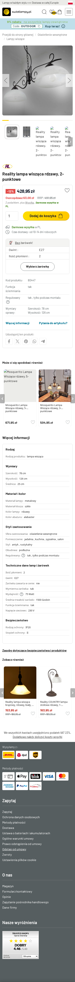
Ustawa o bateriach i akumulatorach (26, 833)
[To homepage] (16, 12)
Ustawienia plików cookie (19, 860)
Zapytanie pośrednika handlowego (25, 902)
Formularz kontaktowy (17, 891)
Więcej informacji (17, 323)
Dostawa (8, 827)
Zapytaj (7, 811)
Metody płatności (13, 822)
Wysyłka (29, 202)
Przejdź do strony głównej (17, 34)
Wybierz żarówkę (37, 266)
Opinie (6, 896)
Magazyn (8, 886)
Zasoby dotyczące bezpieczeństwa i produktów (34, 650)
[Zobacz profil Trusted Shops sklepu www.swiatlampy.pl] (37, 945)
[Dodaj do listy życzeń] (67, 190)
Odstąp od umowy (14, 849)
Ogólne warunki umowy (17, 838)
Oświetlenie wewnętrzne (52, 34)
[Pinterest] (25, 341)
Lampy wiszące (16, 39)
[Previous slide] (4, 141)
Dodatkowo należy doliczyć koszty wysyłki (37, 737)
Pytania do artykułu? (53, 323)
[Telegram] (42, 341)
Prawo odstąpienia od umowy (22, 844)
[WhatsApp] (34, 341)
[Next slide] (70, 141)
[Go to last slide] (2, 398)
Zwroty (7, 854)
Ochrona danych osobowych (21, 817)
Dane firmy (9, 907)
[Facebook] (9, 341)
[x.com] (17, 341)
